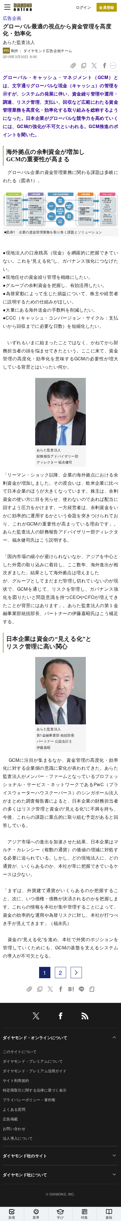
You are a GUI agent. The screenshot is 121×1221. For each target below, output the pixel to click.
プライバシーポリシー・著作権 (29, 1099)
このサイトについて (20, 1051)
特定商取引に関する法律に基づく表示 (34, 1090)
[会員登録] (107, 7)
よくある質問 (14, 1109)
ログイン (83, 7)
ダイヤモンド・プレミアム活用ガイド (34, 1070)
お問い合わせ (14, 1128)
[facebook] (60, 1017)
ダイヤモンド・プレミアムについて (33, 1061)
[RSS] (85, 1017)
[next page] (76, 972)
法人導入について (18, 1138)
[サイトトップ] (23, 7)
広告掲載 (10, 1119)
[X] (36, 1017)
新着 (11, 1217)
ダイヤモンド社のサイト (25, 1155)
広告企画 (12, 18)
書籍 (109, 1217)
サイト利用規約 (16, 1080)
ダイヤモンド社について (25, 1174)
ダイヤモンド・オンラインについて (35, 1037)
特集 (84, 1217)
